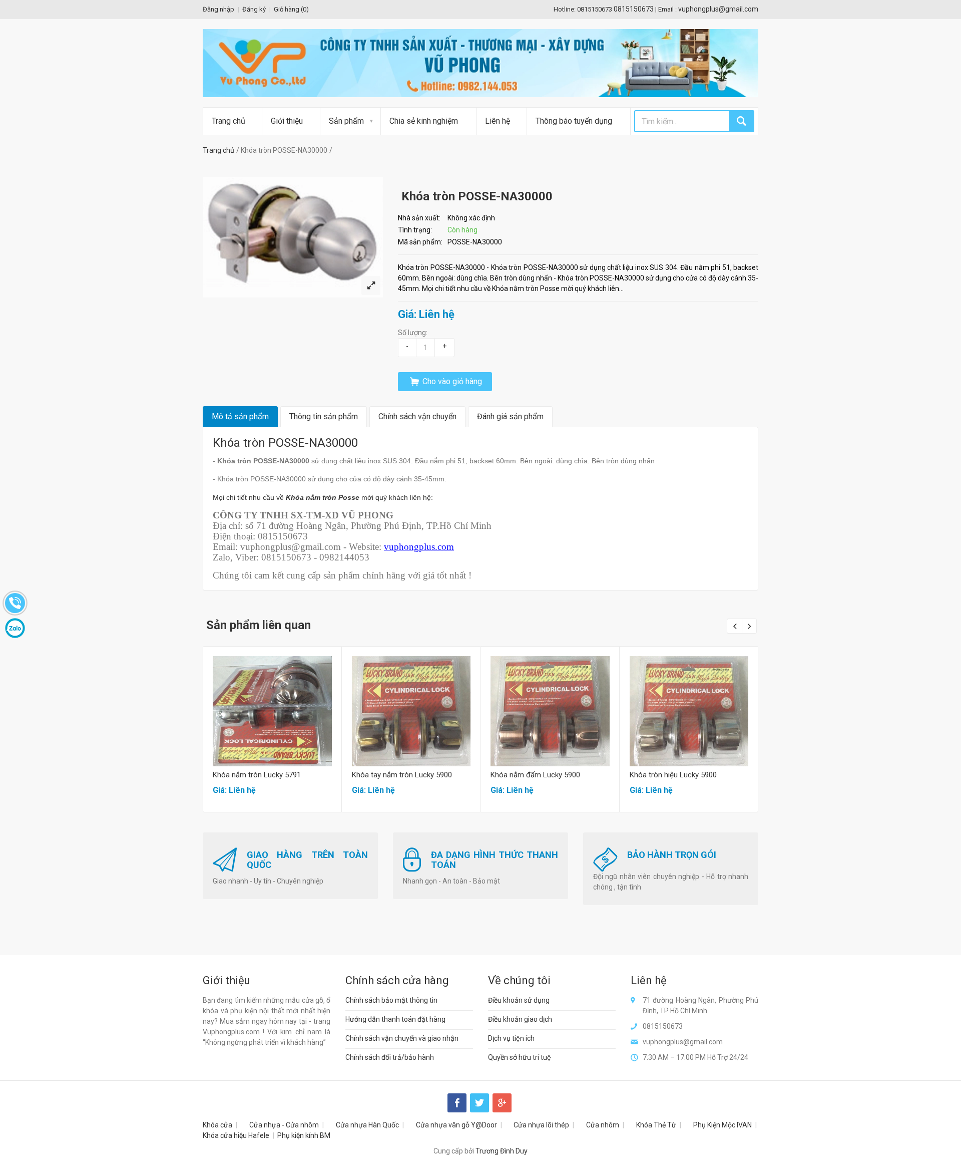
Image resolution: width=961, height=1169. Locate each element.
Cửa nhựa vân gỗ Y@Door (456, 1125)
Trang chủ (228, 121)
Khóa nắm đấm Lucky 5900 (535, 774)
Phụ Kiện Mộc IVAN (722, 1125)
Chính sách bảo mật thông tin (391, 1000)
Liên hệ (497, 121)
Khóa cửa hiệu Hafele (236, 1135)
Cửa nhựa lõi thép (541, 1125)
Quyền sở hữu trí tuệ (519, 1057)
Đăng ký (254, 9)
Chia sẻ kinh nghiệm (423, 121)
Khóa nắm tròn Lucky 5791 (257, 774)
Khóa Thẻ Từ (656, 1125)
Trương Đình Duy (501, 1151)
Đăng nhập (218, 9)
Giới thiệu (287, 121)
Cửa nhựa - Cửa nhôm (284, 1125)
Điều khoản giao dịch (520, 1019)
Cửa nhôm (602, 1125)
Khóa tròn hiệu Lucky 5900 (673, 774)
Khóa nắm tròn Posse (322, 497)
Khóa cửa (217, 1125)
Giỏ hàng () (291, 9)
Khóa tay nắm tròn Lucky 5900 (402, 774)
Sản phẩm (346, 121)
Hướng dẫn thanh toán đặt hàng (395, 1019)
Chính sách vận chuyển (417, 416)
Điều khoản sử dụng (519, 1000)
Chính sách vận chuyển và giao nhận (401, 1038)
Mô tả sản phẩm (240, 416)
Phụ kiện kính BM (303, 1135)
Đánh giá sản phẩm (510, 416)
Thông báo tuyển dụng (574, 121)
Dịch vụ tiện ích (511, 1038)
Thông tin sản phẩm (323, 416)
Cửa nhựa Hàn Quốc (367, 1125)
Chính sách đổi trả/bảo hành (389, 1057)
